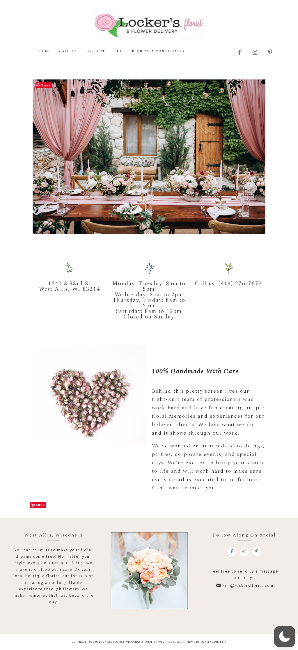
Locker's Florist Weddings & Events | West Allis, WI (149, 25)
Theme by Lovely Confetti (205, 642)
